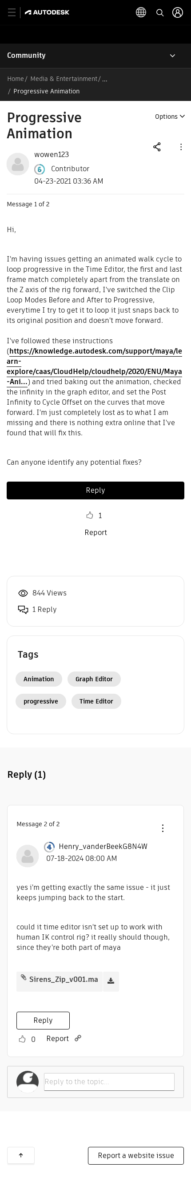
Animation (39, 679)
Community (26, 55)
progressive (41, 701)
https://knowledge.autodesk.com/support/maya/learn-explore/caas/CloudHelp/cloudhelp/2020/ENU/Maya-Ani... (94, 366)
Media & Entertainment (63, 78)
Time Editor (96, 701)
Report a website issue (136, 1155)
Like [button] (90, 515)
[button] (180, 147)
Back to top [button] (21, 1155)
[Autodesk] (48, 12)
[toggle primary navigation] (16, 12)
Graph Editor (94, 679)
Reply (95, 490)
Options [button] (166, 116)
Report (95, 532)
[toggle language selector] (141, 12)
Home (15, 78)
